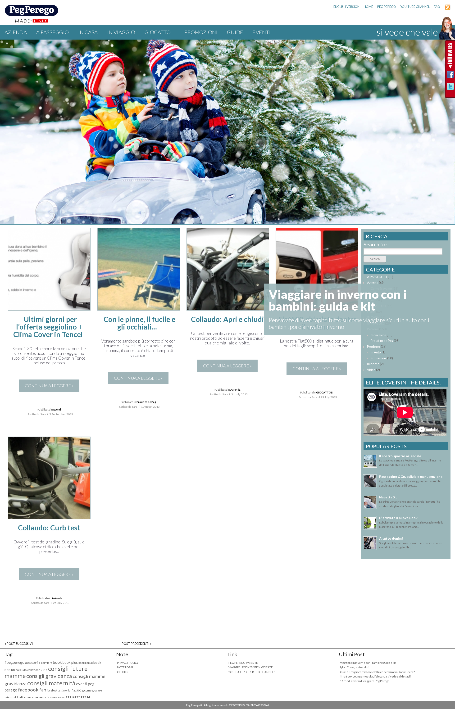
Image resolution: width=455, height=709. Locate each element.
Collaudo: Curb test (49, 527)
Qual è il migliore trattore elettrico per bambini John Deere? (377, 672)
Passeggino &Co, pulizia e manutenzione (410, 476)
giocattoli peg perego (25, 697)
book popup (85, 662)
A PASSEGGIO (52, 32)
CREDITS (122, 672)
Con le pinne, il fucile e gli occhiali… (139, 323)
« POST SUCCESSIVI (19, 644)
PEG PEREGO (386, 7)
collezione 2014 (37, 669)
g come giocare (92, 690)
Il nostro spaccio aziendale (400, 456)
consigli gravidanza (49, 676)
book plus (70, 662)
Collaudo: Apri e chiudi (227, 319)
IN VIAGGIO (121, 32)
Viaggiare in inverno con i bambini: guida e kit (368, 662)
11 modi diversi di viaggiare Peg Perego (364, 681)
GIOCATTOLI (160, 32)
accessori (31, 662)
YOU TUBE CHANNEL (415, 7)
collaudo (21, 669)
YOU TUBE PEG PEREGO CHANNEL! (251, 672)
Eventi (262, 32)
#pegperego (14, 662)
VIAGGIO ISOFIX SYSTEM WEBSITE (250, 667)
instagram (55, 697)
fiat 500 (76, 690)
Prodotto (373, 346)
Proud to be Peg (146, 401)
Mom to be (378, 335)
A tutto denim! (391, 538)
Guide (235, 32)
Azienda (16, 32)
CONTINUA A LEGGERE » (49, 385)
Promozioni (201, 32)
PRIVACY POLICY (127, 662)
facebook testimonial (59, 690)
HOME (368, 7)
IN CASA (88, 32)
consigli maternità (51, 682)
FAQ (437, 7)
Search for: (376, 244)
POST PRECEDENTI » (136, 644)
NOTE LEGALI (125, 667)
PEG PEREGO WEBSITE (243, 662)
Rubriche (373, 364)
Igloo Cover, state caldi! (354, 667)
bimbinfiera (45, 662)
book (57, 662)
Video (371, 370)
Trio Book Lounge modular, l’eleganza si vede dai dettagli (375, 676)
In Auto (376, 352)
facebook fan (32, 689)
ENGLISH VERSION (346, 7)
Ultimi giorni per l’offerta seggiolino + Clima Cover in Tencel (48, 327)
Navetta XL (388, 497)
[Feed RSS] (447, 9)
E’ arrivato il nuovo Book (398, 518)
